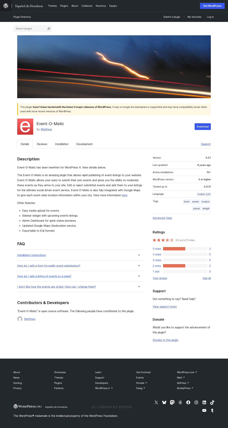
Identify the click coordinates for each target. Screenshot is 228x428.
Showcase (60, 372)
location (205, 201)
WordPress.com (187, 372)
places (196, 208)
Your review (160, 278)
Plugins (58, 383)
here (124, 195)
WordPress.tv (104, 388)
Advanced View (162, 218)
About (16, 372)
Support (206, 144)
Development (84, 144)
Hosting (17, 383)
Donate (141, 383)
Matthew (46, 129)
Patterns (59, 388)
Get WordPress (212, 5)
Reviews (42, 144)
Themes (58, 377)
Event (186, 201)
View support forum (165, 306)
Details (25, 144)
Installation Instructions (31, 255)
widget (206, 208)
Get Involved (143, 372)
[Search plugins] (48, 28)
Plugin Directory (22, 16)
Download (203, 126)
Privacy (17, 388)
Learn (98, 372)
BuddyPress (185, 388)
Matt (181, 377)
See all (207, 278)
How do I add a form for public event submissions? (48, 265)
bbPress (183, 383)
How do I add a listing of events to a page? (44, 276)
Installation (61, 144)
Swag (140, 388)
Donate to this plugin (165, 340)
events (195, 201)
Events (140, 377)
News (16, 377)
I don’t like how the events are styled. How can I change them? (56, 286)
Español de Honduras (56, 407)
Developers (101, 383)
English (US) (204, 194)
